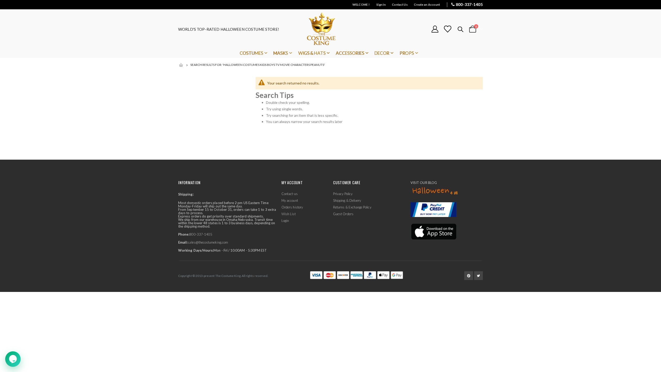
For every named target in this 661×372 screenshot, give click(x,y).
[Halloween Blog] (435, 191)
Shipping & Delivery (347, 200)
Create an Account (427, 4)
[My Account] (434, 29)
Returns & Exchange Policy (352, 207)
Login (285, 221)
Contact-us (289, 194)
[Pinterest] (468, 275)
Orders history (292, 207)
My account (289, 200)
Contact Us (400, 4)
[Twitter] (478, 275)
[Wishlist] (447, 29)
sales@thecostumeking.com (207, 242)
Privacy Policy (342, 194)
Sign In (381, 4)
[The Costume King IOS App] (433, 231)
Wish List (288, 214)
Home (181, 65)
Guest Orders (343, 214)
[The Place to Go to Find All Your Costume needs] (330, 29)
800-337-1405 (469, 4)
